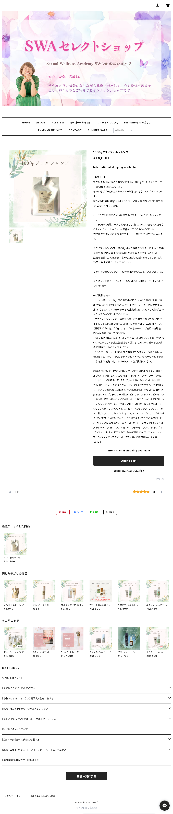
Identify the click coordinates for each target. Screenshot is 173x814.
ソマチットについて (107, 122)
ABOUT (41, 122)
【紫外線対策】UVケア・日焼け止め (20, 760)
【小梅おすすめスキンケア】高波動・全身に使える (28, 698)
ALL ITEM (58, 122)
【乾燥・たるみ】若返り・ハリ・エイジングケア (25, 708)
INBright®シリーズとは (137, 122)
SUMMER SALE (97, 130)
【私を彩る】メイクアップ (15, 729)
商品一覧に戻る (86, 776)
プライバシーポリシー (15, 795)
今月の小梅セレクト (12, 677)
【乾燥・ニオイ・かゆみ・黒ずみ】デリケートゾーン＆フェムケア (34, 749)
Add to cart (129, 460)
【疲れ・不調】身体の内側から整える (21, 739)
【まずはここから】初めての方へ (18, 688)
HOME (26, 122)
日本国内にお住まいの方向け (129, 470)
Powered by (83, 808)
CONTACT (75, 130)
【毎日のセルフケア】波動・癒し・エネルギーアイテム (29, 719)
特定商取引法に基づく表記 (42, 795)
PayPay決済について (50, 130)
